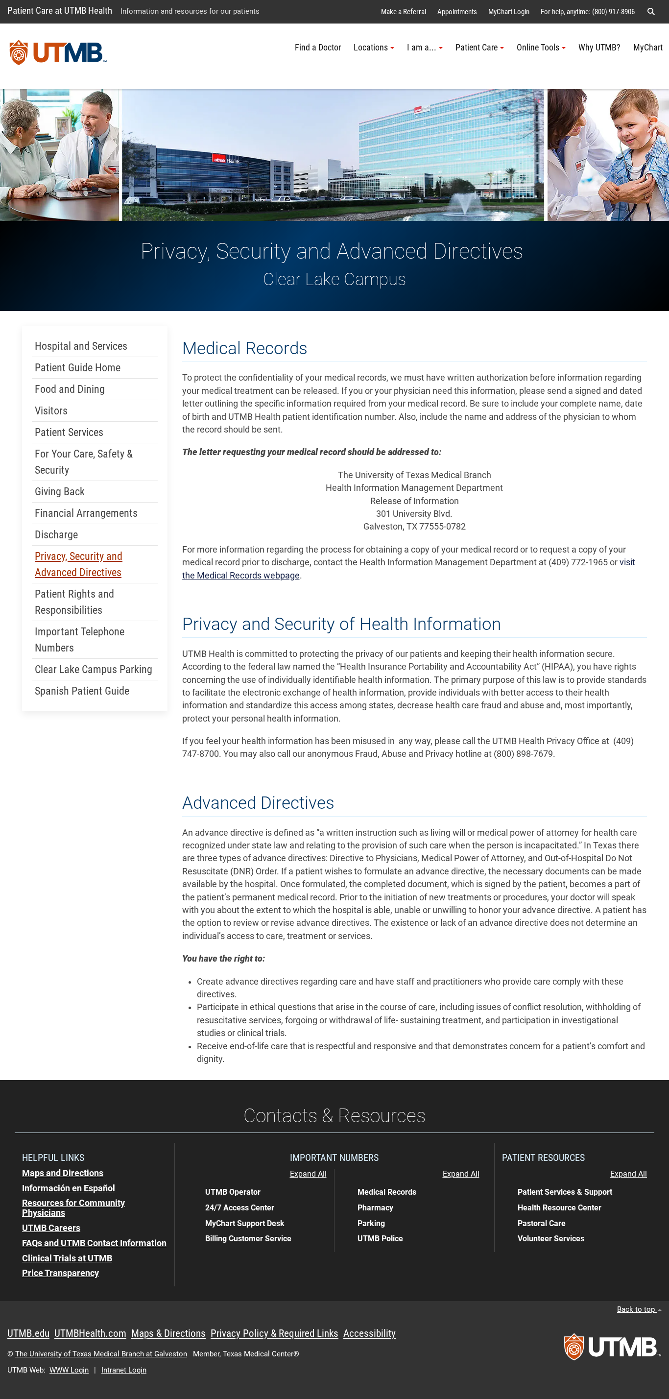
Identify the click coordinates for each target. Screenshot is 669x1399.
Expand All (308, 1174)
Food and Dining (70, 389)
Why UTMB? (599, 47)
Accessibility (369, 1333)
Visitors (51, 411)
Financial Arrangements (86, 513)
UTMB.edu (28, 1333)
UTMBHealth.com (90, 1333)
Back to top (637, 1309)
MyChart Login (508, 11)
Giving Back (60, 491)
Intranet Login (123, 1370)
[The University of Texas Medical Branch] (58, 56)
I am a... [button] (421, 47)
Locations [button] (371, 47)
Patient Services (69, 432)
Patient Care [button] (476, 47)
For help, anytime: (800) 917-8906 (588, 11)
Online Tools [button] (538, 47)
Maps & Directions (168, 1333)
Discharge (56, 535)
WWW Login (69, 1370)
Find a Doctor (318, 47)
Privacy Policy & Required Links (274, 1333)
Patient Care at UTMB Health (59, 10)
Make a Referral (403, 11)
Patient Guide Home (77, 368)
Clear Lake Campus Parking (93, 669)
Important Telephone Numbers (79, 640)
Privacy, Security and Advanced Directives (78, 564)
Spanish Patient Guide (82, 691)
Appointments (457, 11)
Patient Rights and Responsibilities (74, 602)
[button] (651, 12)
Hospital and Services (81, 346)
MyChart (648, 47)
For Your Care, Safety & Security (84, 462)
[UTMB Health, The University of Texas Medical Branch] (613, 1350)
